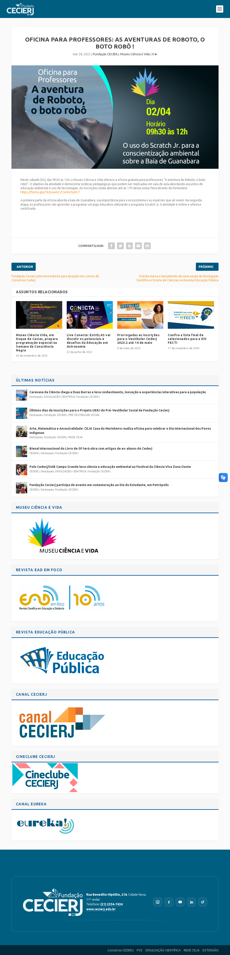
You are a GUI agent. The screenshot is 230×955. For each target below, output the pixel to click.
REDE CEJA (75, 437)
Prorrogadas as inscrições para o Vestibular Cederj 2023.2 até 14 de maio (138, 338)
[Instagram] (157, 901)
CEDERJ (34, 453)
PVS (139, 950)
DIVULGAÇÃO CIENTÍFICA (59, 396)
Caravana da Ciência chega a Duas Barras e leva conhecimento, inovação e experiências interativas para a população (117, 392)
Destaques (36, 396)
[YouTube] (180, 901)
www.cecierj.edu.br (101, 909)
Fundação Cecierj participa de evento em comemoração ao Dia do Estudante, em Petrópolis (99, 485)
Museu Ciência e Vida (135, 54)
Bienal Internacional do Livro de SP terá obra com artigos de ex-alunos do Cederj (90, 448)
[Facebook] (168, 901)
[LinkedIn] (191, 901)
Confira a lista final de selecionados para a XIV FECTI (187, 338)
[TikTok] (202, 901)
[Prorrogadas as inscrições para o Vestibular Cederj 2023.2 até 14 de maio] (140, 315)
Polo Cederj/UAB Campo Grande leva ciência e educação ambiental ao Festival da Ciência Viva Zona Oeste (110, 467)
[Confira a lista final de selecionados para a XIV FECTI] (191, 315)
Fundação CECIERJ (106, 54)
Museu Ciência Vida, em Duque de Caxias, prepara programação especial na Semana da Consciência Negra (37, 342)
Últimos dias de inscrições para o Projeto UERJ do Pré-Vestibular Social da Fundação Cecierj (99, 410)
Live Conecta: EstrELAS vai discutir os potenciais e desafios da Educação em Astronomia (89, 340)
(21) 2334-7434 (111, 904)
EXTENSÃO (211, 950)
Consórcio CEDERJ (121, 950)
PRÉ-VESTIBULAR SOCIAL (84, 414)
